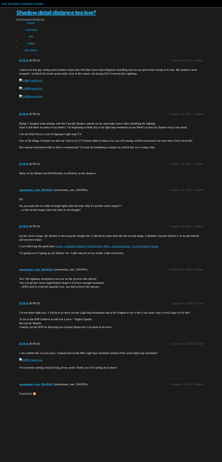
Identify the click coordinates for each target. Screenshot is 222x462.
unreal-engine (31, 29)
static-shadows (31, 50)
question (31, 22)
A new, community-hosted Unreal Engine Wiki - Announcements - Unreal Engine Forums (106, 246)
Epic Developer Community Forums (22, 3)
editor (31, 36)
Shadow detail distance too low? (56, 12)
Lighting (31, 43)
